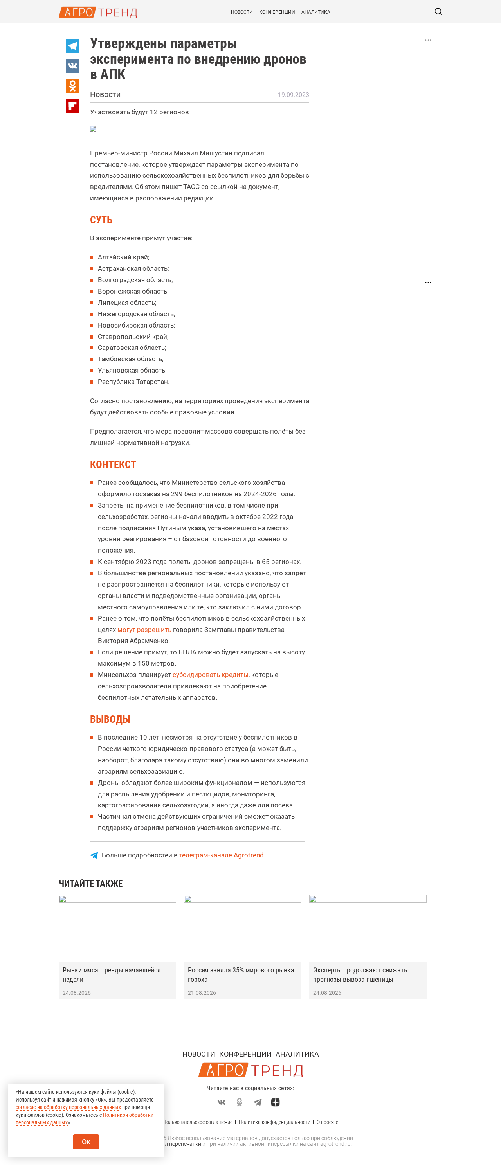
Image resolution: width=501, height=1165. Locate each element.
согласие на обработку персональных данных (68, 1107)
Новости (242, 12)
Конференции (277, 12)
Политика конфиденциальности (274, 1122)
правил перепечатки (175, 1144)
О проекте (327, 1122)
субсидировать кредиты (211, 675)
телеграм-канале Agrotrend (221, 855)
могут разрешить (144, 630)
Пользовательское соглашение (197, 1122)
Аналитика (315, 12)
